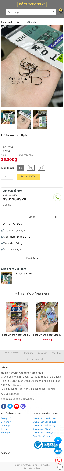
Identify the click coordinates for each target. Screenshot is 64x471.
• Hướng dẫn (38, 359)
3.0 (41, 168)
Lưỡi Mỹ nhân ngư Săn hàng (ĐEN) (21, 334)
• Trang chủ (27, 353)
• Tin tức (25, 359)
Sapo (38, 468)
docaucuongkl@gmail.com (19, 398)
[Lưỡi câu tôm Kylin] (6, 278)
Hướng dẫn (6, 432)
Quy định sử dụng (42, 436)
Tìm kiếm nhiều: (11, 353)
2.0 (30, 168)
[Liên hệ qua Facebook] (58, 440)
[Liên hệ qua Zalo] (58, 451)
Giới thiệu (5, 425)
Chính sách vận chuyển (44, 422)
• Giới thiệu (55, 353)
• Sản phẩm (42, 353)
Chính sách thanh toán (44, 418)
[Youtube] (16, 406)
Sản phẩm (6, 422)
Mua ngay (28, 176)
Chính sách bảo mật (43, 432)
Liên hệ (7, 204)
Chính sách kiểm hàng (44, 425)
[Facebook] (3, 406)
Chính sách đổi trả (42, 429)
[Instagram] (23, 406)
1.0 (20, 168)
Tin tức (4, 429)
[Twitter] (10, 406)
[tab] (32, 217)
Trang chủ (6, 418)
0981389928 (14, 199)
